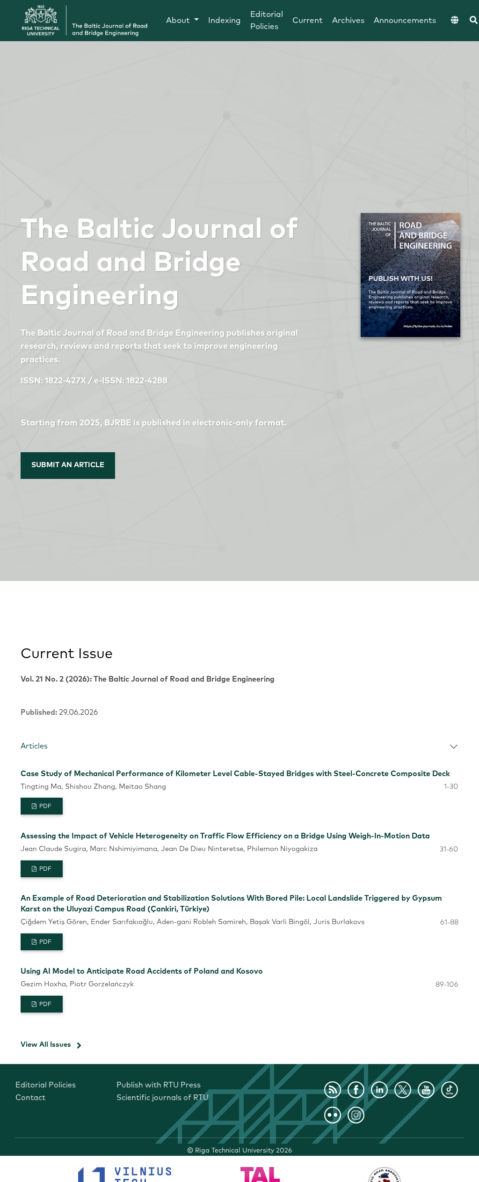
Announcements (405, 21)
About (179, 21)
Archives (348, 21)
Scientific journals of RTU (162, 1097)
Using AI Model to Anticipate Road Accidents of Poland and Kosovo (142, 971)
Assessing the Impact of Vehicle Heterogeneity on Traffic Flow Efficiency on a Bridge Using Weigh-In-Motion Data (225, 836)
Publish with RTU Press (158, 1085)
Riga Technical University (243, 1150)
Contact (30, 1097)
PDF (44, 806)
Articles (34, 746)
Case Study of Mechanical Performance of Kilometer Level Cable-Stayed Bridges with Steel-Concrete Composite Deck (235, 774)
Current (307, 21)
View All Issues (46, 1044)
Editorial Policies (266, 21)
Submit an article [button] (67, 465)
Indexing (224, 21)
